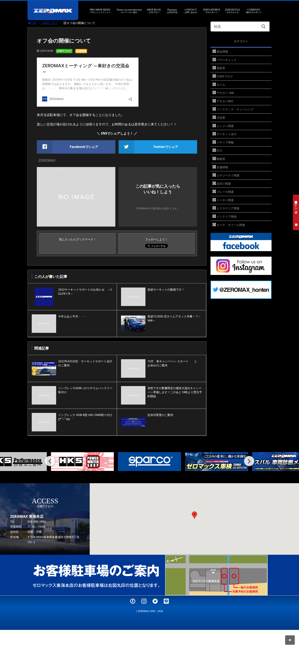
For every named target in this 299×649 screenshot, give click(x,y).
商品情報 (222, 51)
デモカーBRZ (225, 101)
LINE (166, 601)
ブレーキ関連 (225, 192)
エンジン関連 (225, 126)
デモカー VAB (225, 93)
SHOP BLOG (154, 11)
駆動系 (221, 159)
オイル (221, 85)
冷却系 (221, 117)
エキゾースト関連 (228, 175)
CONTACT (191, 11)
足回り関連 (224, 184)
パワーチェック (227, 60)
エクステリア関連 (228, 208)
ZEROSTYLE (232, 11)
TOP (34, 23)
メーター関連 (225, 200)
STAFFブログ (50, 23)
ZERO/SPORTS (211, 11)
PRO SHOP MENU (100, 11)
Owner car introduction (129, 11)
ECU (219, 150)
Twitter (155, 601)
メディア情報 (225, 142)
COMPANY (254, 11)
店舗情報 (81, 51)
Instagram (143, 601)
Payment (172, 11)
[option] (83, 461)
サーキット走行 (227, 134)
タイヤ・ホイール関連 (231, 225)
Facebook (132, 601)
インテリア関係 (227, 216)
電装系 (221, 68)
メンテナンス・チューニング (235, 109)
